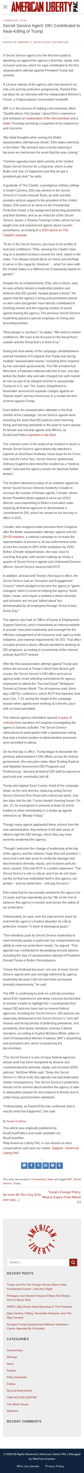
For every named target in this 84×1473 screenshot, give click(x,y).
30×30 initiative (13, 536)
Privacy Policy (54, 1466)
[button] (5, 6)
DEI (70, 1179)
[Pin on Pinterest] (52, 1165)
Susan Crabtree (16, 1121)
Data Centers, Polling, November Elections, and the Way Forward (39, 1315)
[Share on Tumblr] (59, 1165)
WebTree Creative (44, 1458)
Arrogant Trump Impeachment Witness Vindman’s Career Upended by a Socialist (37, 1326)
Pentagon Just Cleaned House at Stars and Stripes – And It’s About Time (39, 1298)
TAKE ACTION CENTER (22, 1397)
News (24, 20)
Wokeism (12, 1410)
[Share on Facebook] (31, 1165)
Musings (12, 1356)
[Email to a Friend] (45, 1165)
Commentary (11, 20)
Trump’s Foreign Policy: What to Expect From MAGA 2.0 (61, 1197)
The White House (17, 1404)
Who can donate (28, 1466)
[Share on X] (38, 1165)
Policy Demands (17, 1377)
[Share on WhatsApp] (24, 1165)
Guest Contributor (56, 42)
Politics (11, 1384)
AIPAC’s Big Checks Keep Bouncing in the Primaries (39, 1306)
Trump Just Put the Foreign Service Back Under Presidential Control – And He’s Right (37, 1286)
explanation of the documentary (48, 118)
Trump (16, 1183)
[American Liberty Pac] (44, 6)
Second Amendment (19, 1390)
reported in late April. (42, 435)
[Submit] (73, 1262)
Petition (11, 1370)
